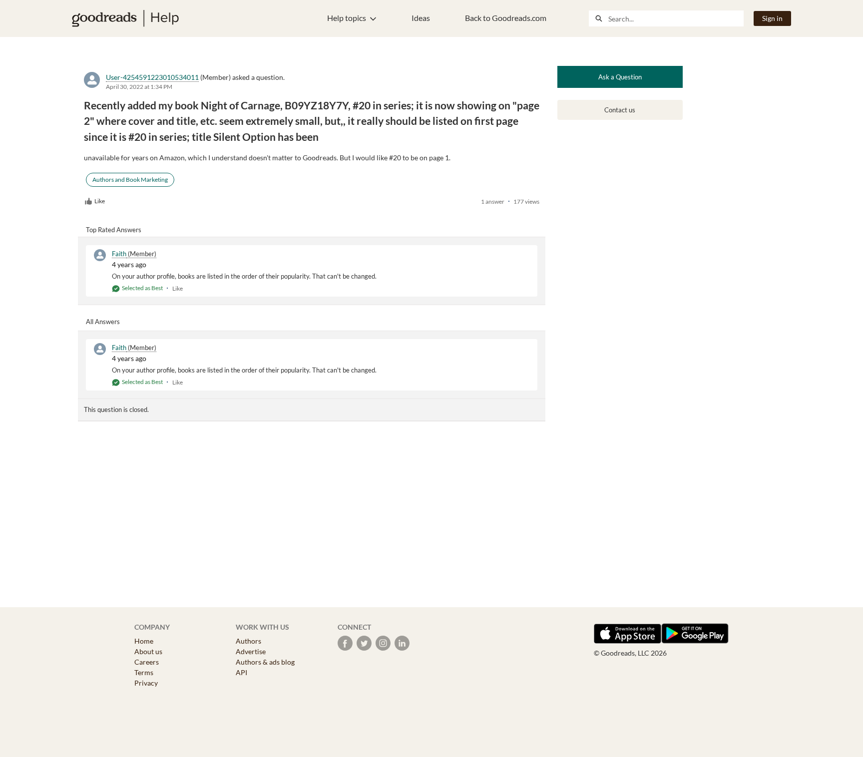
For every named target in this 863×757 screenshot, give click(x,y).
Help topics (346, 17)
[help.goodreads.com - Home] (125, 18)
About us (148, 651)
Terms (143, 672)
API (241, 672)
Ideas (421, 17)
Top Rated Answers (113, 230)
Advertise (251, 651)
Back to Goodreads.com (505, 17)
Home (143, 641)
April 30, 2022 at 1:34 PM (139, 86)
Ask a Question (620, 77)
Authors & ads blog (265, 662)
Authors (248, 641)
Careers (146, 662)
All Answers (103, 322)
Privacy (146, 683)
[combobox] (675, 18)
